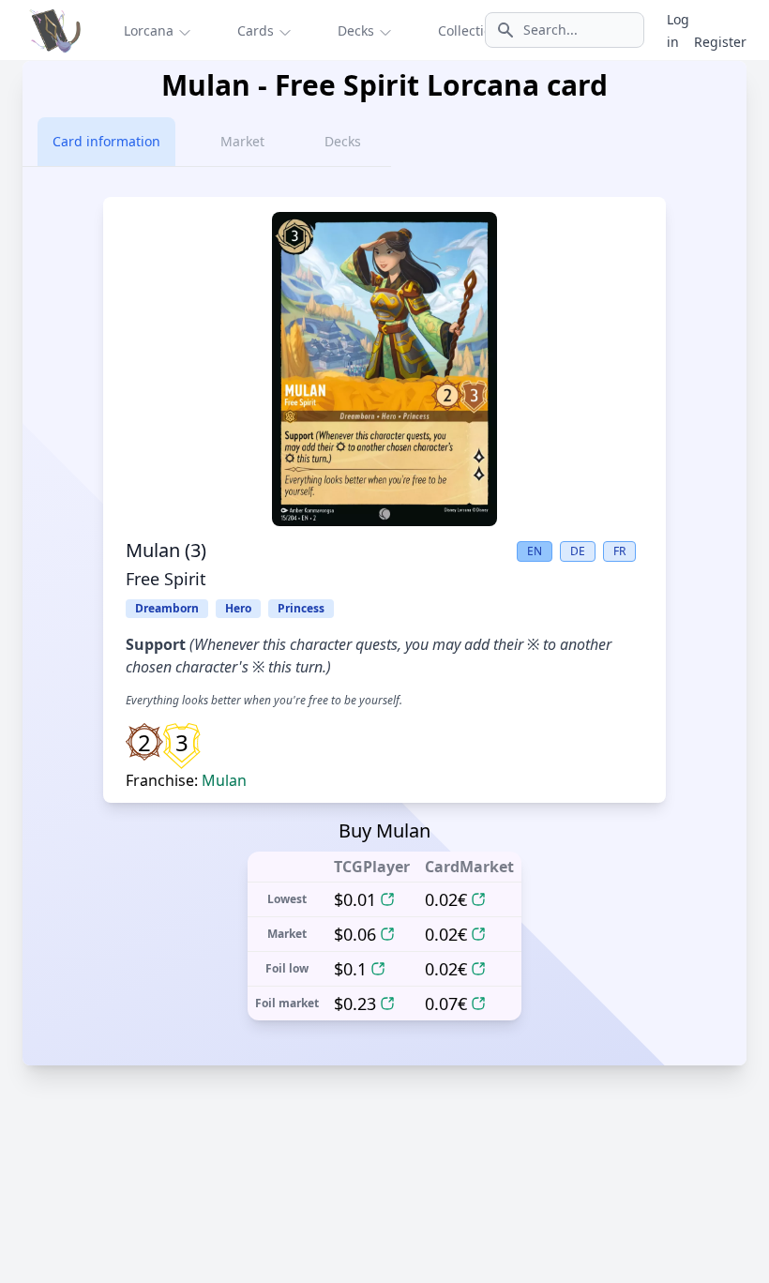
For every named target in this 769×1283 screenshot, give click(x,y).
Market (242, 141)
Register (720, 42)
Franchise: (186, 780)
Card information (106, 141)
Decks (342, 141)
